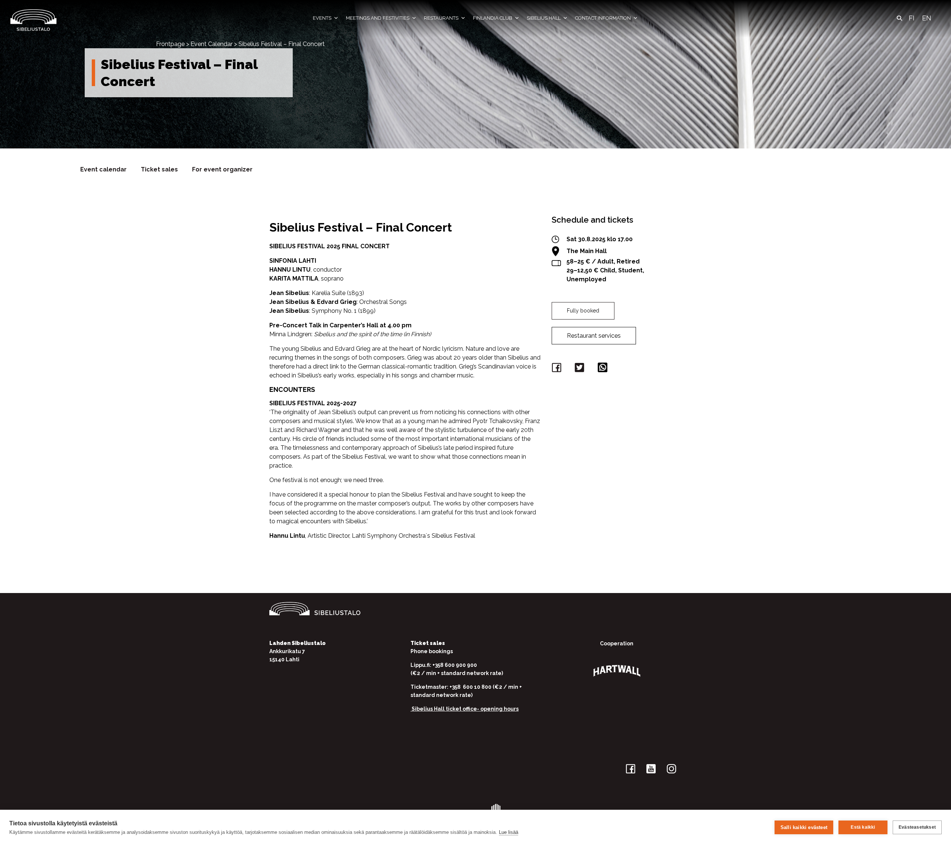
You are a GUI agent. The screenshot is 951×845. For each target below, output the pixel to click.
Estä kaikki (863, 827)
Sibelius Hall (544, 18)
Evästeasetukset (917, 827)
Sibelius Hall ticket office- (445, 709)
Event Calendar (212, 44)
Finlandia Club (492, 18)
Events (322, 18)
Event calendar (103, 169)
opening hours (499, 709)
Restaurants (441, 18)
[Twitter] (581, 369)
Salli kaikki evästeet (803, 827)
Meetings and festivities (377, 18)
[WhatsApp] (604, 369)
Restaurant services (594, 335)
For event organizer (222, 169)
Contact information (603, 18)
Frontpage (170, 44)
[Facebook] (558, 369)
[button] (899, 18)
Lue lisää (508, 832)
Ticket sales (159, 169)
